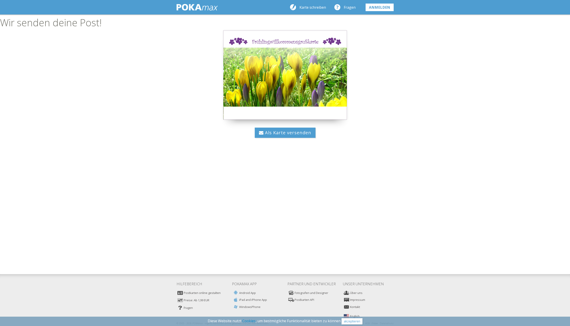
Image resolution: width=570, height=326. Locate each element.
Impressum (357, 300)
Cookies (249, 320)
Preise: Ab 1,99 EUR (196, 300)
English (355, 316)
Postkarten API (304, 300)
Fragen (350, 7)
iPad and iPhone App (253, 300)
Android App (247, 293)
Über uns (356, 293)
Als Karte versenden (287, 133)
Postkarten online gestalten (202, 293)
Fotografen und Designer (311, 293)
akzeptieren (352, 321)
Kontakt (355, 307)
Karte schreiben (312, 7)
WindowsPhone (250, 307)
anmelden (379, 7)
